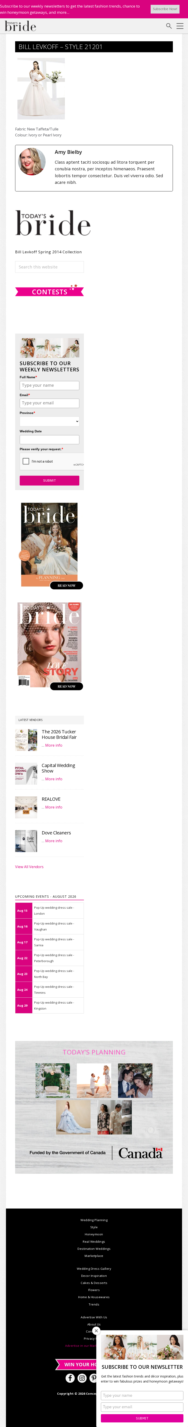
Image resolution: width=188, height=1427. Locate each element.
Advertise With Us (94, 1317)
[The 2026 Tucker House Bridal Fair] (26, 740)
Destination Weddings (94, 1249)
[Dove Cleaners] (26, 841)
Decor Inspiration (94, 1276)
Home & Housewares (94, 1297)
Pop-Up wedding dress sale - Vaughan (54, 926)
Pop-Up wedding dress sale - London (54, 910)
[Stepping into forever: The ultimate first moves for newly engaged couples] (94, 1080)
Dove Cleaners (56, 833)
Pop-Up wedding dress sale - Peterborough (54, 958)
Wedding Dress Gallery (94, 1269)
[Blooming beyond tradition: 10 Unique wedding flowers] (135, 1080)
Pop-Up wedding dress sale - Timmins (54, 990)
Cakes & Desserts (94, 1283)
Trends (94, 1304)
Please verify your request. (41, 449)
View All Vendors (29, 866)
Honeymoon (94, 1234)
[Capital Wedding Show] (26, 774)
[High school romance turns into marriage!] (114, 1117)
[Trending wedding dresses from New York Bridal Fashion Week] (73, 1117)
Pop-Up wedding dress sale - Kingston (54, 1005)
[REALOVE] (26, 807)
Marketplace (94, 1256)
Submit (142, 1418)
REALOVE (51, 799)
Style (94, 1227)
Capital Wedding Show (58, 768)
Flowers (94, 1290)
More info (53, 745)
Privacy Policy (94, 1338)
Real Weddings (94, 1241)
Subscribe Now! (165, 8)
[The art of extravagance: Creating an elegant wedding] (52, 1080)
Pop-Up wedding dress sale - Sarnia (54, 942)
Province (27, 413)
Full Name (28, 377)
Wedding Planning (94, 1220)
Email (25, 395)
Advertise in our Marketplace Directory (94, 1346)
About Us (94, 1324)
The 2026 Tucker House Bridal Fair (59, 734)
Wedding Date (31, 431)
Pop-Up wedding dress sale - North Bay (54, 974)
